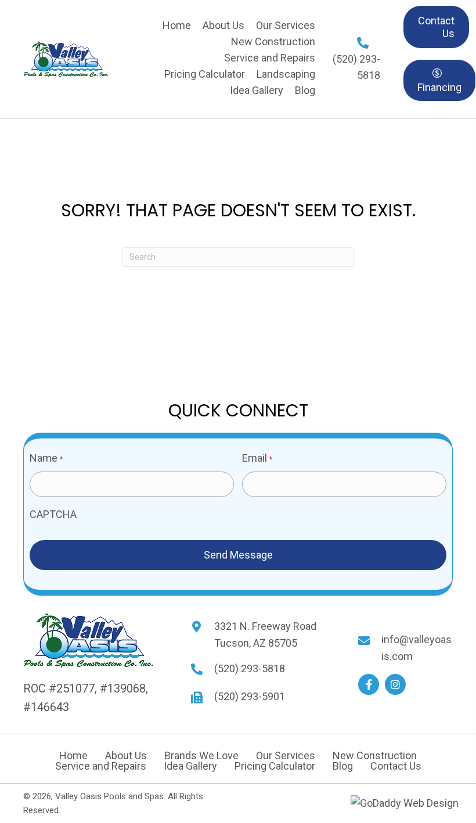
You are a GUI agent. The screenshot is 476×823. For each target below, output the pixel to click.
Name (46, 458)
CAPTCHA (53, 514)
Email (257, 458)
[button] (368, 684)
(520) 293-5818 (249, 668)
